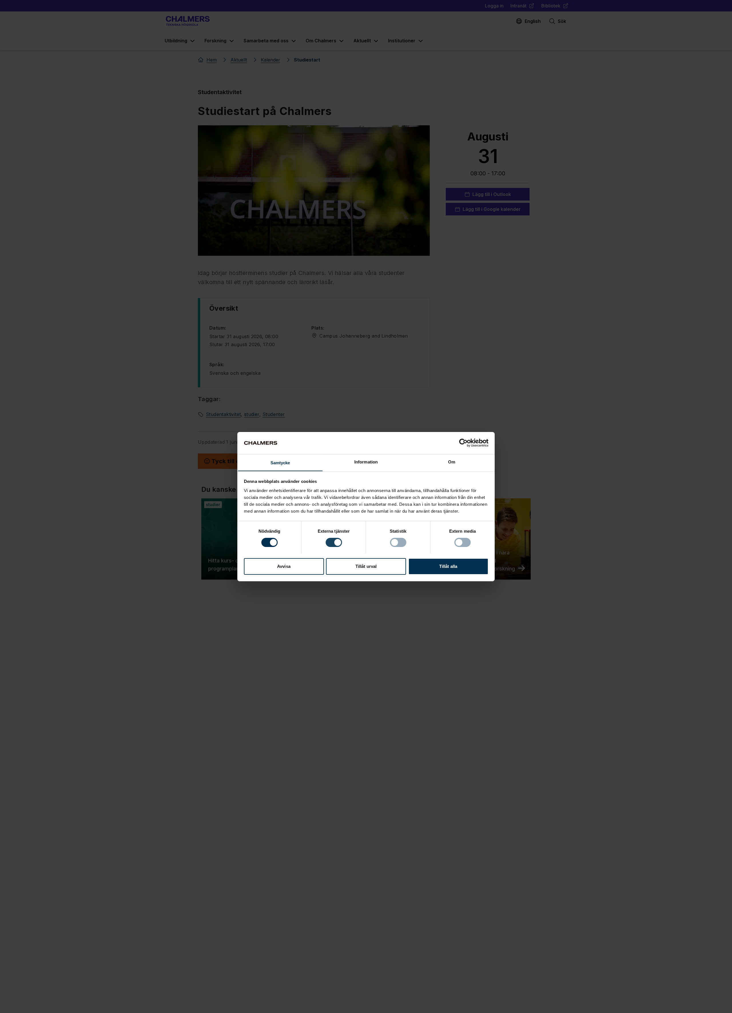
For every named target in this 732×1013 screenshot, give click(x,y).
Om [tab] (451, 461)
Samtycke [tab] (280, 462)
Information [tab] (366, 461)
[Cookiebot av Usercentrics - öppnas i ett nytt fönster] (463, 443)
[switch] (334, 542)
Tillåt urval (366, 566)
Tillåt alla (448, 566)
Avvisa (284, 566)
